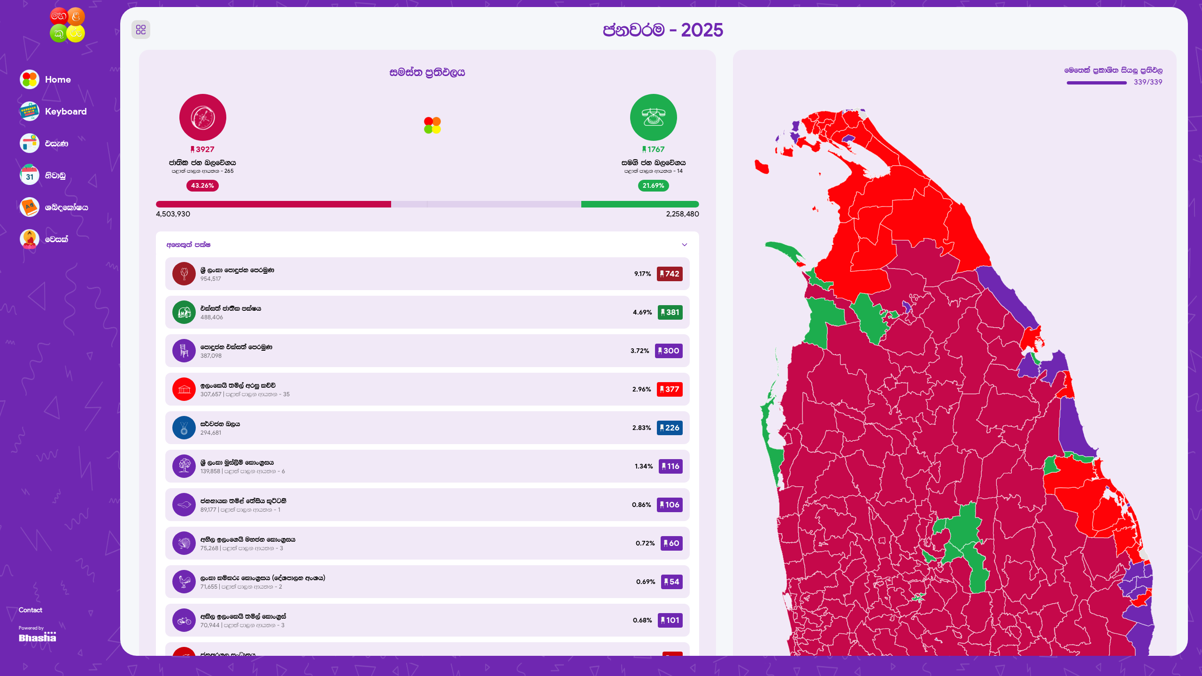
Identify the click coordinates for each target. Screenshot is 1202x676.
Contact (30, 610)
